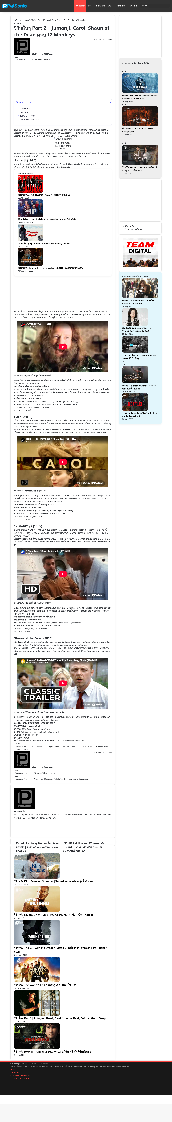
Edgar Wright (24, 642)
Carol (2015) (24, 112)
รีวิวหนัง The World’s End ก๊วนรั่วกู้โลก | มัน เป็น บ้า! (45, 985)
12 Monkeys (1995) (27, 116)
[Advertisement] (63, 80)
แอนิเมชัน (100, 5)
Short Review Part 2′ (60, 136)
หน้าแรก (18, 20)
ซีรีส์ (90, 5)
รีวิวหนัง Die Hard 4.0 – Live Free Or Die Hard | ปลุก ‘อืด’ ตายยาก (53, 914)
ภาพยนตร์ (80, 5)
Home (12, 1070)
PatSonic (34, 54)
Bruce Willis (21, 747)
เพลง (110, 5)
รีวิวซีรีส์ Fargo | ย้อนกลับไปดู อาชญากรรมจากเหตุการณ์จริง (44, 244)
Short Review (21, 750)
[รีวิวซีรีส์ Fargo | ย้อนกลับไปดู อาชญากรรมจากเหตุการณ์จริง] (30, 240)
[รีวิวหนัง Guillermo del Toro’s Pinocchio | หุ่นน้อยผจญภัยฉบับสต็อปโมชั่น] (30, 265)
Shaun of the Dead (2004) (30, 120)
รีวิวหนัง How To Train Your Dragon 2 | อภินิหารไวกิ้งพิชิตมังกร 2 (52, 1051)
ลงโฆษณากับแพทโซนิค (132, 229)
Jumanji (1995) (25, 108)
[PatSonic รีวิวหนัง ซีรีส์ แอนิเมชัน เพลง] (14, 6)
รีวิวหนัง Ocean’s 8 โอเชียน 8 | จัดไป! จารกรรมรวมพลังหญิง (44, 195)
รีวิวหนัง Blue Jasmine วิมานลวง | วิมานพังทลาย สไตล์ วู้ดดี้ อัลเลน (53, 881)
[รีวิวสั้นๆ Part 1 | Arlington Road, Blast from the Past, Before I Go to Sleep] (37, 1015)
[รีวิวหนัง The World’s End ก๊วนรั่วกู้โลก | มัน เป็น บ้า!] (37, 982)
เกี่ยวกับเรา (14, 1073)
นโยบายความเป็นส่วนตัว (20, 1076)
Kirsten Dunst (102, 392)
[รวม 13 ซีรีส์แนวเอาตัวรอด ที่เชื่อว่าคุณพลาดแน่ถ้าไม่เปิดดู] (135, 352)
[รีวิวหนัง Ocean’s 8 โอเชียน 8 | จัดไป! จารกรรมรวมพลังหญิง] (30, 192)
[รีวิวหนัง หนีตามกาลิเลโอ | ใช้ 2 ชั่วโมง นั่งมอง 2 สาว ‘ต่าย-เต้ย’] (140, 298)
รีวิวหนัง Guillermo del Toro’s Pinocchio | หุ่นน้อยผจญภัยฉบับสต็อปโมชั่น (50, 268)
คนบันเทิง (121, 5)
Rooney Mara (69, 430)
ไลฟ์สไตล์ (132, 5)
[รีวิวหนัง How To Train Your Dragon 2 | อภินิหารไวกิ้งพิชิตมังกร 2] (37, 1048)
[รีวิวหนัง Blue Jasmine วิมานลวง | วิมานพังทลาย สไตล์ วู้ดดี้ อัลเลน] (37, 878)
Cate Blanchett (52, 430)
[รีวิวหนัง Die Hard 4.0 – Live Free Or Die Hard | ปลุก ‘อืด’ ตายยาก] (37, 911)
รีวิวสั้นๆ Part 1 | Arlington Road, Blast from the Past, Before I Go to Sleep (60, 1018)
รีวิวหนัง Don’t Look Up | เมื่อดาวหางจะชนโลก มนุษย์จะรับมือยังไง (47, 219)
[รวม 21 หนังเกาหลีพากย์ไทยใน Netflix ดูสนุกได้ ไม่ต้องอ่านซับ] (135, 410)
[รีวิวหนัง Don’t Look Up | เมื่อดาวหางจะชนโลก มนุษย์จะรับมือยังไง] (30, 216)
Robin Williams (85, 747)
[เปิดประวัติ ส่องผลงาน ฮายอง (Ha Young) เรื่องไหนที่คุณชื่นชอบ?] (135, 325)
